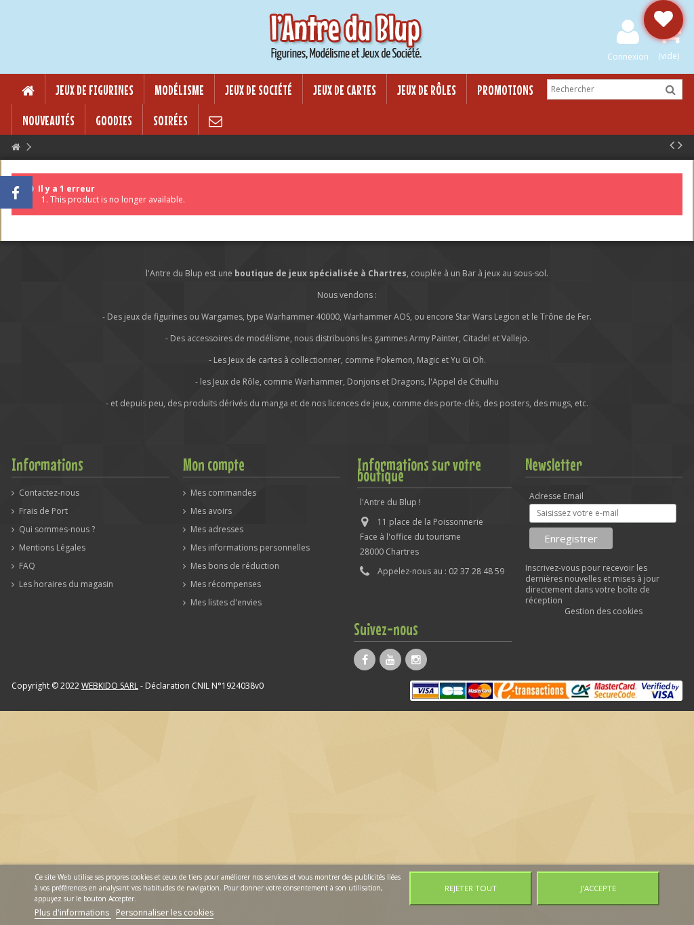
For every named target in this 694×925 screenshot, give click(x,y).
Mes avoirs (211, 511)
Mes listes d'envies (226, 602)
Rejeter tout (471, 888)
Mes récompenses (225, 584)
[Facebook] (364, 659)
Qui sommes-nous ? (57, 529)
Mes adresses (216, 529)
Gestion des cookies (603, 611)
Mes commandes (223, 493)
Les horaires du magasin (66, 584)
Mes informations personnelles (250, 547)
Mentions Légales (52, 547)
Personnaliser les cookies (164, 912)
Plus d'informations (73, 912)
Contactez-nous (49, 493)
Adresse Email (556, 496)
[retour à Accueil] (16, 147)
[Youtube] (390, 659)
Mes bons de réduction (234, 566)
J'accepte (598, 888)
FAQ (27, 566)
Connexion (628, 56)
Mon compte (214, 464)
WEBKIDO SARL (109, 685)
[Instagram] (416, 659)
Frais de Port (43, 511)
